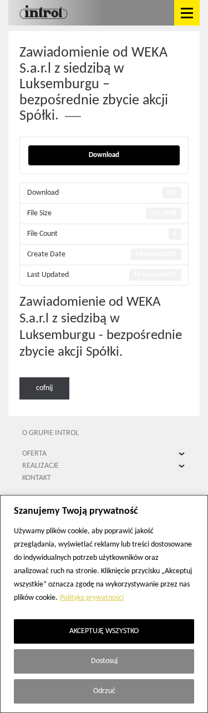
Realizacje (40, 466)
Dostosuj (104, 661)
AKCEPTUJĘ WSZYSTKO (104, 631)
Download (104, 155)
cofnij (44, 388)
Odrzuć (104, 691)
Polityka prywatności (92, 598)
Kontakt (36, 478)
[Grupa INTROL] (43, 13)
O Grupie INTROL (50, 433)
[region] (104, 604)
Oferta (34, 453)
